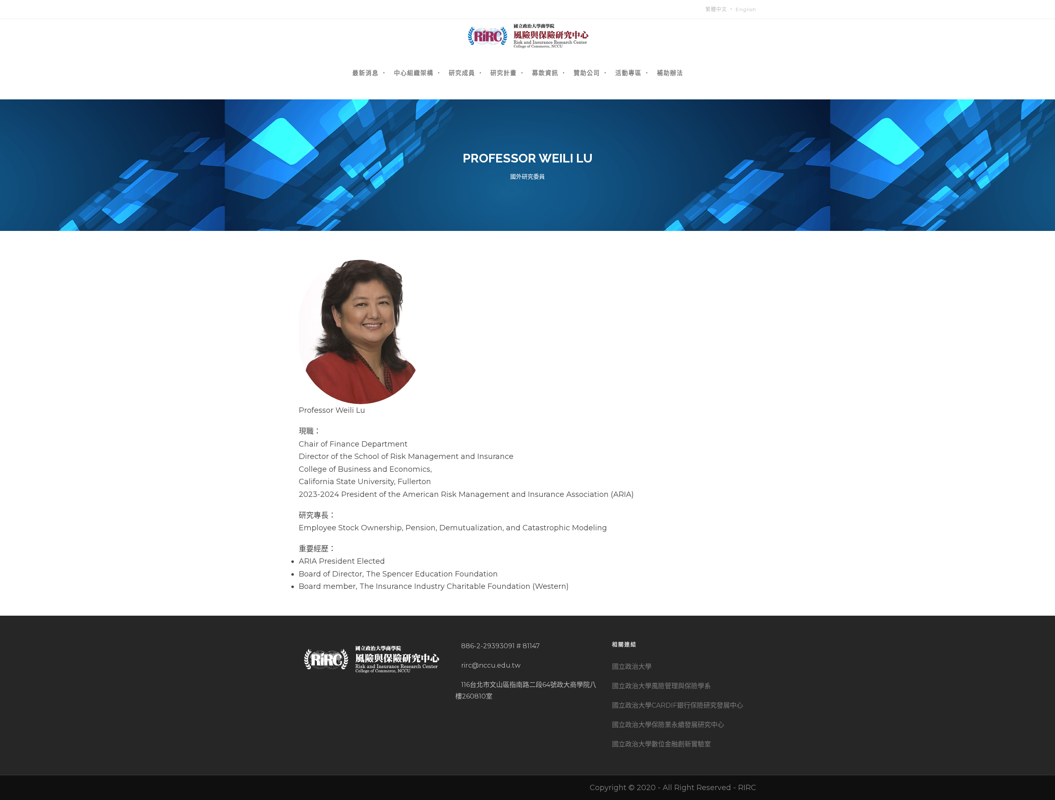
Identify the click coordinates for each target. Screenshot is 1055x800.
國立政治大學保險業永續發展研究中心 (668, 725)
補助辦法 (670, 72)
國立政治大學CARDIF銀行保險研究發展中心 (677, 705)
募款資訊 (545, 72)
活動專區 (628, 72)
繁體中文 (716, 9)
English (746, 9)
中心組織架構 (414, 72)
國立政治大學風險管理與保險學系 (661, 686)
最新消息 (365, 72)
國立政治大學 (632, 667)
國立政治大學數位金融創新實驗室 (661, 744)
